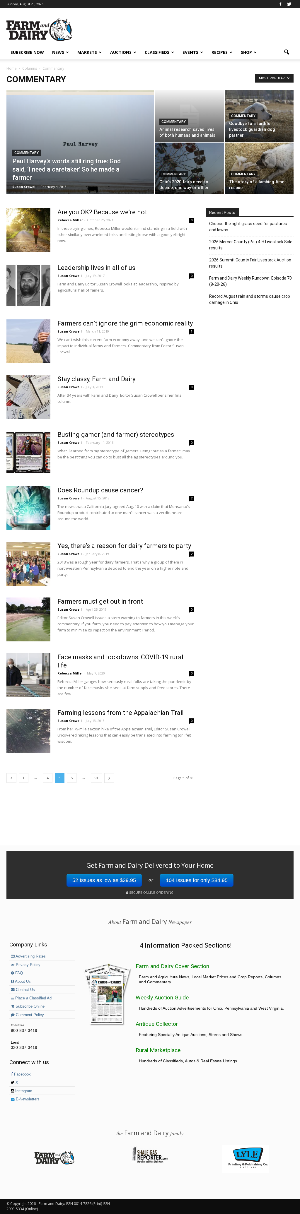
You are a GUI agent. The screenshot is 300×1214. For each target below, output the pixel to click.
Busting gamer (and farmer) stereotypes (115, 434)
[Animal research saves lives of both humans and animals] (189, 116)
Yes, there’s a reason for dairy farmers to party (124, 545)
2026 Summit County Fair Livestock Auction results (250, 263)
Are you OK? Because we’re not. (103, 212)
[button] (286, 52)
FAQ (18, 973)
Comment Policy (29, 1015)
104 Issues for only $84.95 (197, 880)
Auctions (121, 52)
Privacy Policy (27, 965)
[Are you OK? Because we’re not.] (28, 230)
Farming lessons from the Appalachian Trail (120, 712)
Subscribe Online (29, 1006)
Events (190, 52)
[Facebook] (280, 4)
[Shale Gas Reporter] (150, 1162)
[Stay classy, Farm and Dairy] (28, 397)
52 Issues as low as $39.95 (104, 880)
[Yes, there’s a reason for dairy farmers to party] (28, 564)
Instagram (23, 1091)
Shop (246, 52)
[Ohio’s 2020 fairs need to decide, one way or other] (189, 168)
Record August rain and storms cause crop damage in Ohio (249, 299)
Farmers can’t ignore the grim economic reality (125, 323)
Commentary (26, 153)
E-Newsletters (27, 1099)
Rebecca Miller (70, 220)
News (58, 52)
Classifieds (157, 52)
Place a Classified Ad (33, 998)
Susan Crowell (24, 186)
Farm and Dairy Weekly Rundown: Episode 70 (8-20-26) (250, 281)
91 (96, 777)
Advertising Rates (30, 956)
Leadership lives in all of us (96, 267)
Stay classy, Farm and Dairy (96, 379)
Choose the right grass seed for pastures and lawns (248, 226)
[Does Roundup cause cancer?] (28, 508)
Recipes (220, 52)
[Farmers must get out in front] (28, 619)
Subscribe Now (27, 52)
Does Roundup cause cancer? (100, 490)
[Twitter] (289, 4)
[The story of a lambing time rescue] (259, 168)
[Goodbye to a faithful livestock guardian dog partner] (259, 116)
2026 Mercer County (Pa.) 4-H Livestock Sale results (250, 244)
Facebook (22, 1074)
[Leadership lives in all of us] (28, 286)
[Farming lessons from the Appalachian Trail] (28, 731)
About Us (22, 982)
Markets (87, 52)
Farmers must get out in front (100, 601)
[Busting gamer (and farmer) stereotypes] (28, 453)
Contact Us (25, 990)
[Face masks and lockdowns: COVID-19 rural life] (28, 675)
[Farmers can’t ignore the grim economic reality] (28, 341)
